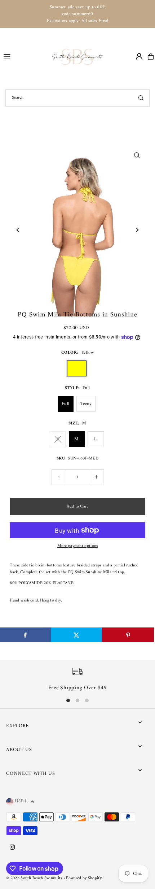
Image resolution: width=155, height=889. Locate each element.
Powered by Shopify (83, 878)
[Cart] (151, 56)
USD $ (21, 801)
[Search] (141, 98)
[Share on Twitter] (76, 634)
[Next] (137, 230)
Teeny (86, 404)
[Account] (139, 56)
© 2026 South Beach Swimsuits (34, 878)
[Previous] (18, 230)
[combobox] (77, 98)
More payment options (77, 546)
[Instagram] (12, 848)
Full (65, 404)
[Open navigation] (24, 56)
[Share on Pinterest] (128, 634)
